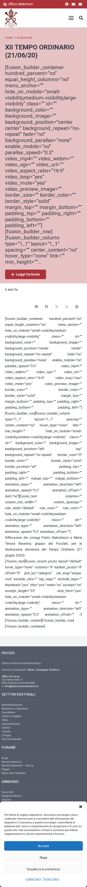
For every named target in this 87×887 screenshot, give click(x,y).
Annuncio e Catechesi (15, 708)
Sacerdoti (7, 792)
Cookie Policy (33, 879)
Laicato (6, 731)
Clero (5, 720)
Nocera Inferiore (11, 761)
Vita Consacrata (11, 739)
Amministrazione (12, 704)
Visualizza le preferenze (43, 869)
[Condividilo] (46, 306)
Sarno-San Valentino (14, 773)
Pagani (6, 769)
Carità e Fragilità (11, 716)
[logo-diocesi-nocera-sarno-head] (11, 17)
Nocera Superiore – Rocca (18, 765)
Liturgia (6, 735)
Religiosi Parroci (11, 795)
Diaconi (6, 799)
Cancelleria (8, 712)
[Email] (80, 4)
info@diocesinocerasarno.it (21, 686)
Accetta (43, 846)
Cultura (6, 727)
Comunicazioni (11, 723)
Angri (5, 758)
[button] (81, 807)
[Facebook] (66, 4)
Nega (43, 858)
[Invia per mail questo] (36, 306)
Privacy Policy (51, 879)
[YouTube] (73, 4)
